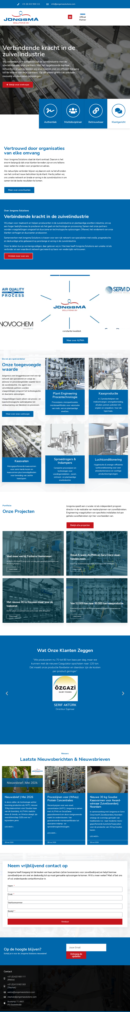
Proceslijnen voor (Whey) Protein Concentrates (63, 798)
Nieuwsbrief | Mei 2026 (19, 797)
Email (10, 894)
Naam (10, 886)
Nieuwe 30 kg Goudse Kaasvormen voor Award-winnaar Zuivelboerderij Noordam (105, 802)
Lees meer (13, 569)
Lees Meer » (9, 827)
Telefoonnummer (15, 903)
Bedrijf (11, 911)
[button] (70, 17)
